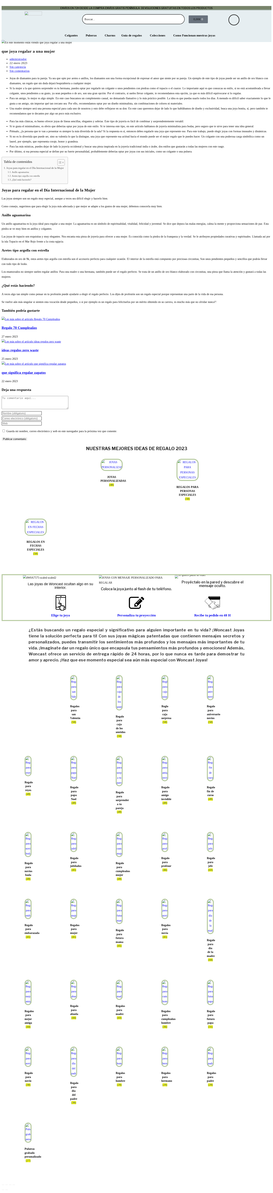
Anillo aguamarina (20, 172)
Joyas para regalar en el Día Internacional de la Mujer (35, 168)
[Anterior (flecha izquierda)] (3, 1189)
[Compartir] (10, 1184)
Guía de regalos (131, 35)
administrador (18, 59)
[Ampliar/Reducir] (3, 1184)
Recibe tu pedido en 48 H (212, 615)
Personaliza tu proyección (136, 615)
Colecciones (157, 35)
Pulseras (91, 35)
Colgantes (71, 35)
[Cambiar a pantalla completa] (6, 1184)
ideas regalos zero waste (20, 350)
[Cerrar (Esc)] (13, 1184)
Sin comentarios (20, 70)
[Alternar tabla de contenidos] (59, 162)
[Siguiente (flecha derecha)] (6, 1189)
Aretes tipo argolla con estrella (26, 176)
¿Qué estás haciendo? (21, 179)
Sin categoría (18, 66)
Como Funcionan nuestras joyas (194, 35)
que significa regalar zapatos (24, 373)
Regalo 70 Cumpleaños (19, 328)
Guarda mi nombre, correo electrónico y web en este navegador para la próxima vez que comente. (61, 431)
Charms (110, 35)
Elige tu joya (60, 615)
